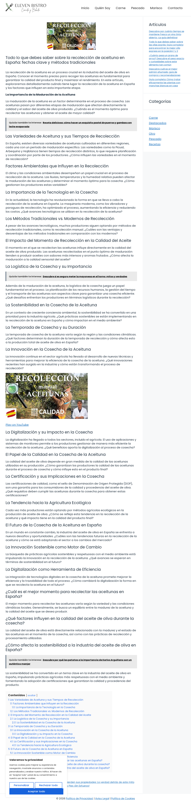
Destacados (157, 123)
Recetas (155, 144)
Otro (152, 134)
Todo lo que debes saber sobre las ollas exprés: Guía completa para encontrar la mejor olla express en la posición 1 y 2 (166, 46)
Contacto (175, 8)
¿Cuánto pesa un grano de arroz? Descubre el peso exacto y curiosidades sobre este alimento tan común (166, 60)
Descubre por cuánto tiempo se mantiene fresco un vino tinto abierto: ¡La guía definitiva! (166, 34)
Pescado (137, 8)
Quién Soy (102, 8)
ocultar (32, 695)
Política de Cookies (123, 798)
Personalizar (21, 785)
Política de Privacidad (79, 798)
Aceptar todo (36, 791)
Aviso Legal (102, 798)
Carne (121, 8)
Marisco (156, 8)
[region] (36, 776)
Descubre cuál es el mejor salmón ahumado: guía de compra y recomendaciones (164, 72)
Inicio (85, 8)
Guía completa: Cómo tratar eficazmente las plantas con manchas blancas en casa (165, 82)
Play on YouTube (17, 425)
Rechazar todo (48, 785)
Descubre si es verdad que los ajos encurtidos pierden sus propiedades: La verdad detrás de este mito (71, 782)
